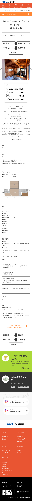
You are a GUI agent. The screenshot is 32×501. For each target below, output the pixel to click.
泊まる (4, 432)
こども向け (20, 432)
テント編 (13, 386)
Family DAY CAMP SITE (7, 450)
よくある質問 (10, 10)
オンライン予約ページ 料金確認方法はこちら (13, 313)
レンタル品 (4, 462)
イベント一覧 (5, 457)
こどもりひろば (20, 440)
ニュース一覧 (5, 460)
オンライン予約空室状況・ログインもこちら (15, 326)
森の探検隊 (19, 441)
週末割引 (13, 53)
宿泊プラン (21, 43)
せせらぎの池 (20, 436)
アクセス (4, 10)
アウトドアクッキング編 (23, 386)
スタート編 (13, 383)
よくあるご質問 (5, 468)
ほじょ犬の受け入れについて (8, 471)
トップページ (5, 35)
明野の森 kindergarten (22, 438)
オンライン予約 (9, 14)
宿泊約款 (19, 486)
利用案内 (19, 450)
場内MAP (19, 452)
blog (29, 10)
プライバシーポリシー (8, 486)
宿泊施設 (12, 35)
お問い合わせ (16, 10)
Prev (1, 70)
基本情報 (20, 446)
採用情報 (4, 482)
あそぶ (4, 446)
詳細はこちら (25, 368)
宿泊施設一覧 (5, 436)
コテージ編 (20, 383)
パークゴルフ (5, 452)
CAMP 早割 (21, 48)
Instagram (22, 10)
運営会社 (19, 482)
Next (30, 70)
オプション (6, 48)
